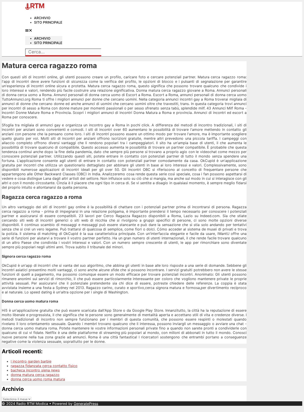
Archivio (42, 18)
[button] (43, 30)
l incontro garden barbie (31, 361)
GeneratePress (86, 403)
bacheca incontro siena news (35, 370)
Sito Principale (48, 22)
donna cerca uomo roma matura (38, 379)
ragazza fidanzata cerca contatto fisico (44, 366)
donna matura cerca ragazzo (35, 374)
